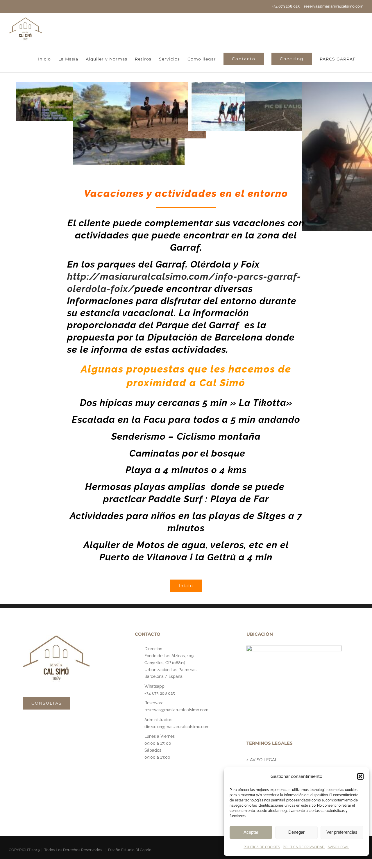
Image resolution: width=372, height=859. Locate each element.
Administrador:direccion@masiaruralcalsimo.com (177, 723)
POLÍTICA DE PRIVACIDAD (304, 847)
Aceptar (251, 832)
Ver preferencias (341, 832)
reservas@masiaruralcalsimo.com (333, 6)
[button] (360, 776)
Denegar (296, 832)
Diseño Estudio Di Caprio (129, 850)
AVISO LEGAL (338, 847)
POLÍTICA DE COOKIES (262, 847)
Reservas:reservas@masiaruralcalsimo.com (176, 706)
